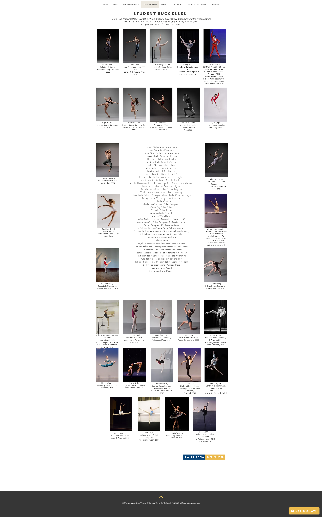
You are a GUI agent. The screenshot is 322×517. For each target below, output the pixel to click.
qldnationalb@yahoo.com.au (190, 503)
